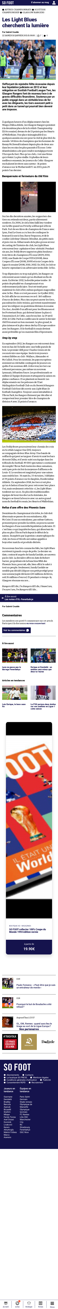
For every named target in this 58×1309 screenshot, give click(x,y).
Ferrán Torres (10, 1117)
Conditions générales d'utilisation (22, 1080)
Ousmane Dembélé (8, 1098)
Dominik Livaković (8, 1123)
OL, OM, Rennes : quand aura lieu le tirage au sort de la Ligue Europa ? (27, 1016)
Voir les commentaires (14, 630)
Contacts (29, 1075)
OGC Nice (24, 1132)
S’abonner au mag (40, 2)
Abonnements (13, 1075)
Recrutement (37, 1082)
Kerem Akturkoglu (9, 1128)
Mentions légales (41, 1077)
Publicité (47, 1080)
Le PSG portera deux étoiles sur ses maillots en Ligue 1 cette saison (43, 689)
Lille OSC (24, 1117)
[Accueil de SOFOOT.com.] (8, 2)
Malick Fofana (10, 1132)
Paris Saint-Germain (25, 1098)
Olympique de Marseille (26, 1105)
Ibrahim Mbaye (7, 1113)
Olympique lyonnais (24, 1110)
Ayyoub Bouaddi (7, 1108)
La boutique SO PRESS (17, 1077)
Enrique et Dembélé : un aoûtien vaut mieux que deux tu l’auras (42, 652)
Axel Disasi (9, 1119)
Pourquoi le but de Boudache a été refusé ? (22, 996)
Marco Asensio (7, 1136)
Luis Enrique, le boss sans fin (14, 688)
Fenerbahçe (25, 1129)
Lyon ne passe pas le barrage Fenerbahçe (11, 651)
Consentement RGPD (16, 1082)
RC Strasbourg (25, 1125)
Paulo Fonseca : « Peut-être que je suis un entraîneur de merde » (28, 977)
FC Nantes (24, 1114)
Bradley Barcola (7, 1103)
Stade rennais (26, 1102)
